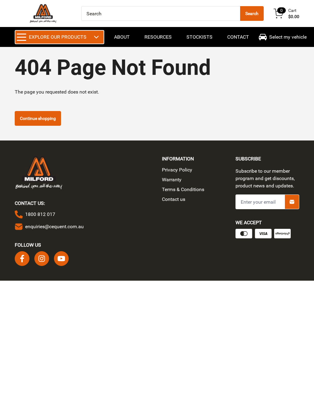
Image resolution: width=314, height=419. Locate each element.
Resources (158, 37)
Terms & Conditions (183, 189)
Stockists (199, 37)
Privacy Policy (177, 170)
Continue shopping (38, 118)
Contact (238, 37)
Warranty (172, 180)
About (122, 37)
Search (251, 13)
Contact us (173, 199)
